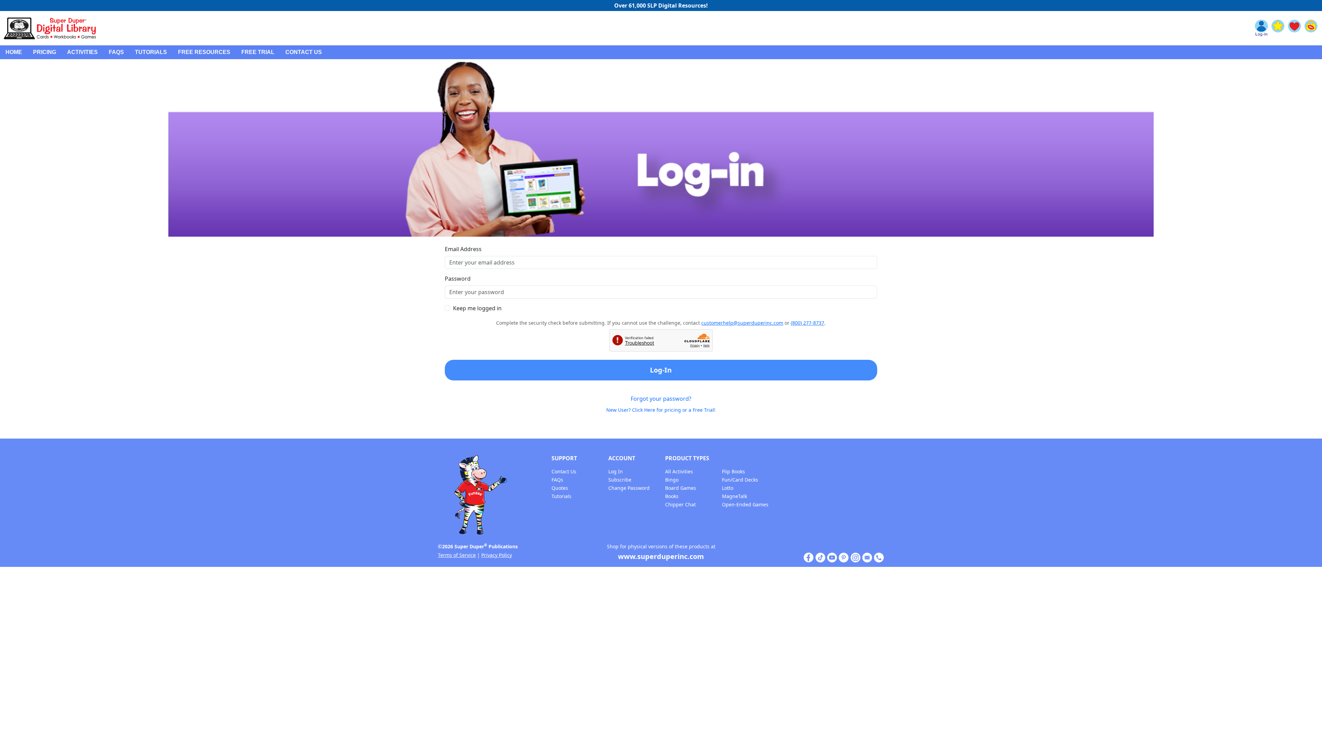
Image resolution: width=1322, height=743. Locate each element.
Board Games (680, 488)
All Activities (679, 471)
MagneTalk (734, 496)
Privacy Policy (496, 555)
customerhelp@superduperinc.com (742, 323)
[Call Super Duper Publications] (879, 557)
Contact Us (303, 52)
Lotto (727, 488)
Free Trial (257, 52)
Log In (615, 471)
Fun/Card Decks (740, 479)
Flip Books (733, 471)
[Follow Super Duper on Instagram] (855, 557)
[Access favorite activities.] (1294, 28)
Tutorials (151, 52)
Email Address (463, 249)
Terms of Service (457, 555)
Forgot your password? (661, 398)
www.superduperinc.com (661, 556)
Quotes (560, 488)
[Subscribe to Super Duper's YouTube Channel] (832, 557)
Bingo (672, 479)
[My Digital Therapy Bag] (1311, 28)
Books (672, 496)
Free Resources (204, 52)
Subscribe (619, 479)
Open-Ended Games (745, 504)
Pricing (44, 52)
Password (458, 278)
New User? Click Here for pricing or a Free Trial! (660, 410)
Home (14, 52)
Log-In (661, 370)
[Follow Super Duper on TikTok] (820, 557)
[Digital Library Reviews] (1278, 28)
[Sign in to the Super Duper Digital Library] (1261, 28)
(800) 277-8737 (807, 323)
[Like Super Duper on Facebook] (809, 557)
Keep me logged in (477, 308)
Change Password (629, 488)
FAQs (116, 52)
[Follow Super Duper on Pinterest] (844, 557)
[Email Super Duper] (867, 557)
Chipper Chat (680, 504)
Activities (82, 52)
